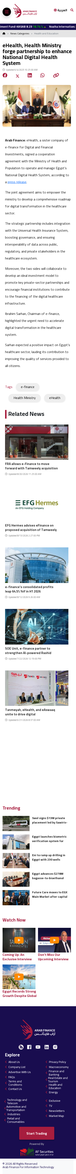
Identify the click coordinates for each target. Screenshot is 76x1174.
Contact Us (15, 1089)
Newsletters (57, 1110)
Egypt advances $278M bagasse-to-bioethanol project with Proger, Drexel (50, 876)
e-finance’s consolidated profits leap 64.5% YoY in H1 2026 (29, 588)
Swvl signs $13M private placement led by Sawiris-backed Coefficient (49, 820)
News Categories (19, 33)
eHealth (54, 398)
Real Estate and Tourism (58, 1079)
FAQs (11, 1077)
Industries (14, 1114)
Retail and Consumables (15, 1120)
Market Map (56, 1116)
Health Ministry (25, 398)
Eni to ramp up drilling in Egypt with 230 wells (48, 857)
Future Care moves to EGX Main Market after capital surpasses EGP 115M (49, 894)
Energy (53, 1092)
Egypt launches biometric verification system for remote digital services (49, 838)
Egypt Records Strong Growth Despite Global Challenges (20, 993)
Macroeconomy (59, 1067)
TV (50, 1105)
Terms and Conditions (15, 1083)
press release (17, 182)
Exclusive (54, 1100)
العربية (62, 10)
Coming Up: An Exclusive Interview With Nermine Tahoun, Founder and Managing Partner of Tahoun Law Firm (20, 956)
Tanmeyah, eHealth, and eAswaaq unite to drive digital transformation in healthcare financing (30, 711)
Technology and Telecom (17, 1101)
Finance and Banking (56, 1072)
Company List (16, 1067)
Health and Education (55, 1086)
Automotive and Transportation (16, 1108)
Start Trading (36, 1133)
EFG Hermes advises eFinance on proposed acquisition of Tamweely (31, 527)
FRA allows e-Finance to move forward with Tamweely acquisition (31, 465)
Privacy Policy (57, 1062)
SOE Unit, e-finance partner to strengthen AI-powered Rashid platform (28, 650)
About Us (14, 1062)
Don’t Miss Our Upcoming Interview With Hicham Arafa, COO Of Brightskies (53, 956)
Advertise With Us (19, 1072)
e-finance (27, 387)
